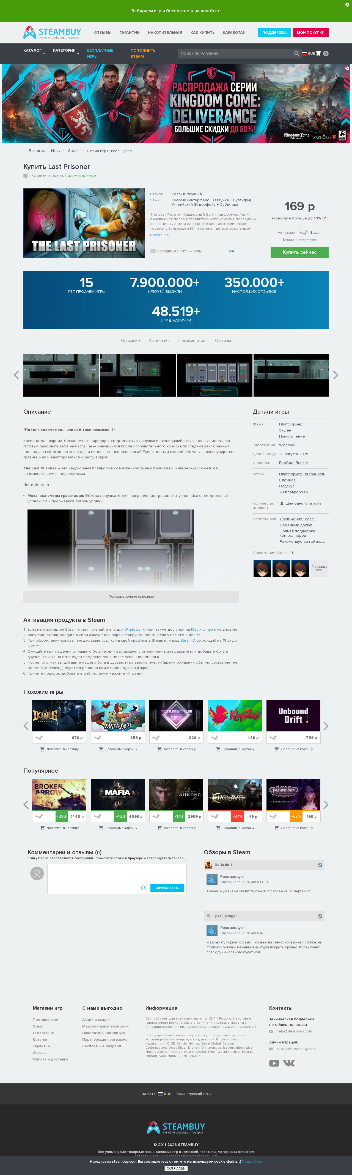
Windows (132, 629)
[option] (61, 375)
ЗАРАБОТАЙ (234, 32)
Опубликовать (167, 888)
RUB (311, 53)
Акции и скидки (96, 1019)
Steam (73, 150)
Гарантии (41, 1046)
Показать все (319, 568)
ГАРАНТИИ (130, 32)
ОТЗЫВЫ (102, 32)
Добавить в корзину (63, 749)
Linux (207, 629)
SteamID (187, 640)
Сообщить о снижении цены (179, 251)
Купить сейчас (300, 252)
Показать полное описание (131, 596)
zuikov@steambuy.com (296, 1048)
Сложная (287, 480)
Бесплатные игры (100, 53)
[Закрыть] (347, 5)
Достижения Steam (297, 519)
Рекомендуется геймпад (302, 541)
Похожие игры (192, 340)
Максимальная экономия (105, 1026)
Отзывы (223, 340)
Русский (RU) (199, 1094)
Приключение (292, 436)
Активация (159, 340)
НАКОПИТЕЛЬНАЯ (165, 32)
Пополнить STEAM (143, 53)
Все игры (37, 150)
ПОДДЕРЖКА (274, 32)
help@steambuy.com (294, 1031)
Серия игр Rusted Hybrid (109, 151)
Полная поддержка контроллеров (297, 533)
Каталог (40, 1039)
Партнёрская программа (104, 1039)
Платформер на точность (302, 474)
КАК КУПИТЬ (203, 32)
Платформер (290, 424)
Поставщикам (45, 1019)
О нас (38, 1026)
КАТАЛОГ (32, 50)
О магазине (43, 1033)
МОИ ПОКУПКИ (310, 32)
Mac (194, 629)
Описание (130, 340)
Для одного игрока (303, 503)
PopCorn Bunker (293, 462)
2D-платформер (293, 492)
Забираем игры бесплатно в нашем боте (176, 11)
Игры (56, 150)
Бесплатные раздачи (101, 1046)
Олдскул (287, 486)
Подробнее (159, 235)
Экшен (285, 430)
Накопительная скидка (103, 1033)
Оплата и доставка (50, 1059)
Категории (64, 50)
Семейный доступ (296, 525)
